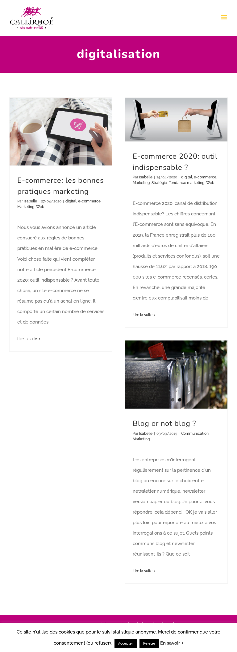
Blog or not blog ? (164, 423)
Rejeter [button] (149, 644)
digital (70, 201)
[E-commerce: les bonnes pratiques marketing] (61, 131)
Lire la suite (27, 339)
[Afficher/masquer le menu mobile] (224, 17)
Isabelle (30, 201)
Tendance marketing (186, 183)
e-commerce (89, 201)
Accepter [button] (125, 644)
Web (40, 207)
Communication (195, 433)
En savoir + (171, 643)
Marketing (25, 207)
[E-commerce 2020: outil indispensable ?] (176, 119)
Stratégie (159, 183)
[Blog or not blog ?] (176, 374)
